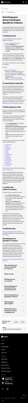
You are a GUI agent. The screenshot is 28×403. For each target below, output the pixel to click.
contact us (5, 100)
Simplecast (8, 159)
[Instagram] (7, 389)
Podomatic (8, 157)
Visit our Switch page (10, 70)
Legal (2, 398)
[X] (3, 389)
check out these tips (8, 169)
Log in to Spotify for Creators (12, 43)
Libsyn (7, 152)
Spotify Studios (5, 365)
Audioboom (8, 145)
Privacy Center (6, 398)
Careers (3, 349)
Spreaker (7, 162)
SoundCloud (8, 160)
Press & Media (4, 346)
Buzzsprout (8, 148)
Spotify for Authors (6, 371)
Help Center (4, 359)
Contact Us (4, 352)
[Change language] (23, 2)
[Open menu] (26, 2)
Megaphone (8, 154)
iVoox (6, 151)
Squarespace (8, 164)
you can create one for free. (17, 79)
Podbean (7, 156)
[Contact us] (25, 329)
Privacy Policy (13, 398)
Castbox (7, 149)
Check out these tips (8, 231)
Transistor (7, 165)
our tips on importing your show (15, 103)
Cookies (2, 400)
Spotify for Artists (5, 368)
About (2, 343)
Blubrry (7, 146)
